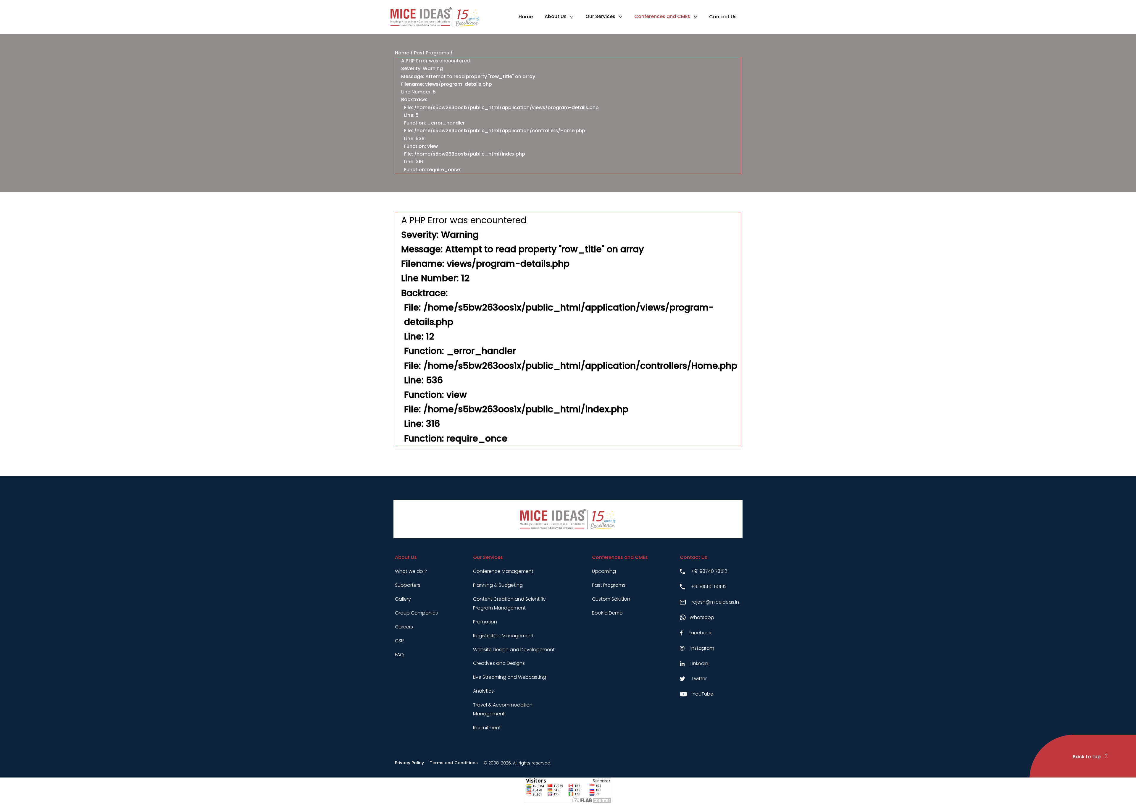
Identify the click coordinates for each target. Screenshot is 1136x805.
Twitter (699, 678)
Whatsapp (702, 617)
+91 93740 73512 (709, 571)
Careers (404, 626)
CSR (399, 640)
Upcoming (604, 571)
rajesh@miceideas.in (715, 602)
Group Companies (416, 613)
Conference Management (503, 571)
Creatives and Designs (499, 663)
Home (526, 16)
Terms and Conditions (454, 763)
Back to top (1087, 756)
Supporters (407, 585)
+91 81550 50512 (709, 586)
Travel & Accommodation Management (502, 709)
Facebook (700, 632)
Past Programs (431, 52)
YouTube (703, 694)
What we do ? (411, 571)
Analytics (483, 691)
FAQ (399, 654)
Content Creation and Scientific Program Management (509, 603)
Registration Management (503, 635)
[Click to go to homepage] (434, 17)
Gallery (403, 599)
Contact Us (723, 16)
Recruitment (487, 727)
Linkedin (699, 663)
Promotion (485, 621)
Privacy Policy (409, 763)
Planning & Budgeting (498, 585)
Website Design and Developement (514, 649)
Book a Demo (607, 613)
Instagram (702, 648)
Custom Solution (611, 599)
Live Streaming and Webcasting (509, 677)
